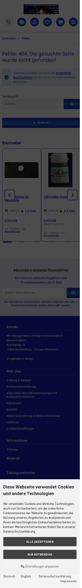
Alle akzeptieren (40, 541)
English (26, 576)
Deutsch (9, 576)
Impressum (68, 581)
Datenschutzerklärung (55, 576)
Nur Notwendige (40, 554)
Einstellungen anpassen (42, 566)
